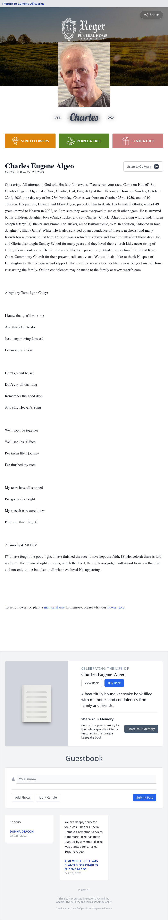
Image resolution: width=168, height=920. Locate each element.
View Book (92, 683)
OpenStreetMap (88, 908)
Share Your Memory (141, 729)
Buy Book (114, 683)
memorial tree (54, 607)
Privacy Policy (72, 902)
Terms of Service (95, 902)
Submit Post (144, 797)
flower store (116, 607)
